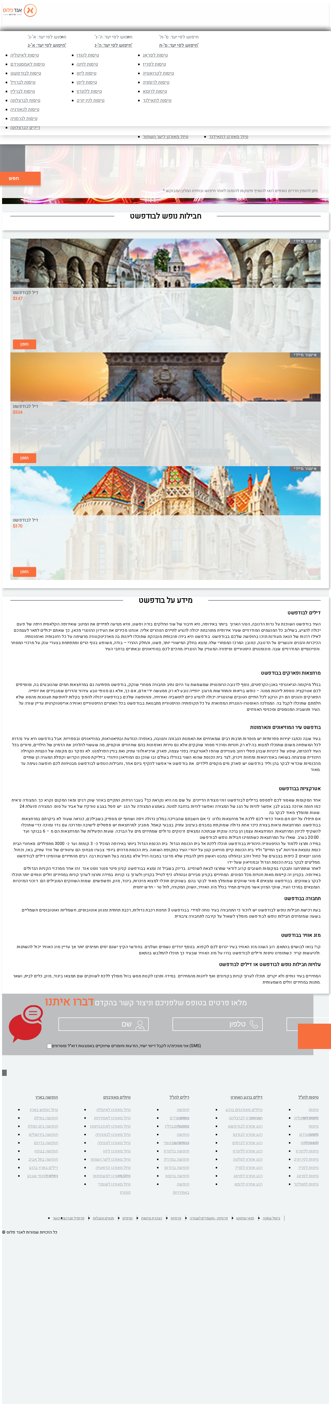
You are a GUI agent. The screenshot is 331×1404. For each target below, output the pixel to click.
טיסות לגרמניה (23, 118)
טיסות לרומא (155, 91)
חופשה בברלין (177, 1126)
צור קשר (59, 1218)
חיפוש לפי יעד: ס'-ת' (179, 37)
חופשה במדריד (176, 1159)
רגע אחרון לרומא (248, 1184)
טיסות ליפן (87, 82)
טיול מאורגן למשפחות (112, 1176)
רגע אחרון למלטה (247, 1159)
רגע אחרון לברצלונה (245, 1118)
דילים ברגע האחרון (246, 1097)
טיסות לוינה (87, 64)
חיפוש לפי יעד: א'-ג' (47, 37)
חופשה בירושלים (43, 1134)
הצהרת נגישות (151, 1218)
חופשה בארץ (46, 1097)
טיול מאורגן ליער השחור (165, 136)
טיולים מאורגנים (117, 1097)
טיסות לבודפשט (25, 73)
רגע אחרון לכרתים (247, 1143)
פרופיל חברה (74, 1218)
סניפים (128, 1218)
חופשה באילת (46, 1118)
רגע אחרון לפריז (248, 1168)
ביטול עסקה (271, 1218)
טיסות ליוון (86, 73)
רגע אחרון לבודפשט (245, 1126)
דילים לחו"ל (179, 1097)
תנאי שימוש (245, 1218)
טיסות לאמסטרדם (27, 64)
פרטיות (176, 1218)
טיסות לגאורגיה (24, 109)
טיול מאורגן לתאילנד (228, 136)
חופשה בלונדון (176, 1151)
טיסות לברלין (22, 91)
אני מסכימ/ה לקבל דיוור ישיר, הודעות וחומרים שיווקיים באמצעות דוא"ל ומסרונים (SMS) (126, 1046)
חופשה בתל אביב (43, 1159)
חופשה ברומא (177, 1176)
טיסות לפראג (155, 55)
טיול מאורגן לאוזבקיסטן (110, 1126)
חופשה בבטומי (176, 1143)
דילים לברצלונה (25, 127)
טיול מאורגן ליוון (117, 1151)
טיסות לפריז (154, 64)
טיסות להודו (88, 55)
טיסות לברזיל (22, 82)
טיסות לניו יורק (90, 100)
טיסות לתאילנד (157, 100)
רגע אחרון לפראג (248, 1176)
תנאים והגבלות (103, 1218)
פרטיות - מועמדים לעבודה (209, 1218)
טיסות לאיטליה (24, 55)
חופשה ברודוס (176, 1168)
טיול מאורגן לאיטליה (113, 1110)
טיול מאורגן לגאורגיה (113, 1134)
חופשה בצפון (46, 1151)
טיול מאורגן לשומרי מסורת (114, 1188)
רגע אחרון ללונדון (247, 1151)
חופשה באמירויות (181, 1188)
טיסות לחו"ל (308, 1097)
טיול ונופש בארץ (43, 1110)
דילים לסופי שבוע (42, 1176)
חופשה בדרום (46, 1143)
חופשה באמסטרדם (179, 1114)
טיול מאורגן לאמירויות (112, 1118)
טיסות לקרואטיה (158, 73)
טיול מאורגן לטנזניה (114, 1143)
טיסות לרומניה (156, 82)
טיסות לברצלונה (25, 100)
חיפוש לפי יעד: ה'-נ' (113, 37)
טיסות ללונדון (89, 91)
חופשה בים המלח (43, 1126)
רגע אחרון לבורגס (247, 1134)
